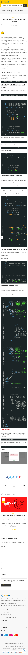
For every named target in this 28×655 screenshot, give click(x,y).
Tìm (25, 5)
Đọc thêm (14, 529)
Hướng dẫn (9, 10)
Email (2, 568)
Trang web (3, 574)
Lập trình (15, 10)
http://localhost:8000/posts (11, 446)
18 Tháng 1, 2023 (7, 24)
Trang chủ (3, 10)
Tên (2, 562)
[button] (10, 532)
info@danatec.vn (7, 612)
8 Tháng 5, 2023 (21, 519)
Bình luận (3, 546)
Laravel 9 (20, 10)
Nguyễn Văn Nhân (10, 519)
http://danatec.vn (7, 614)
